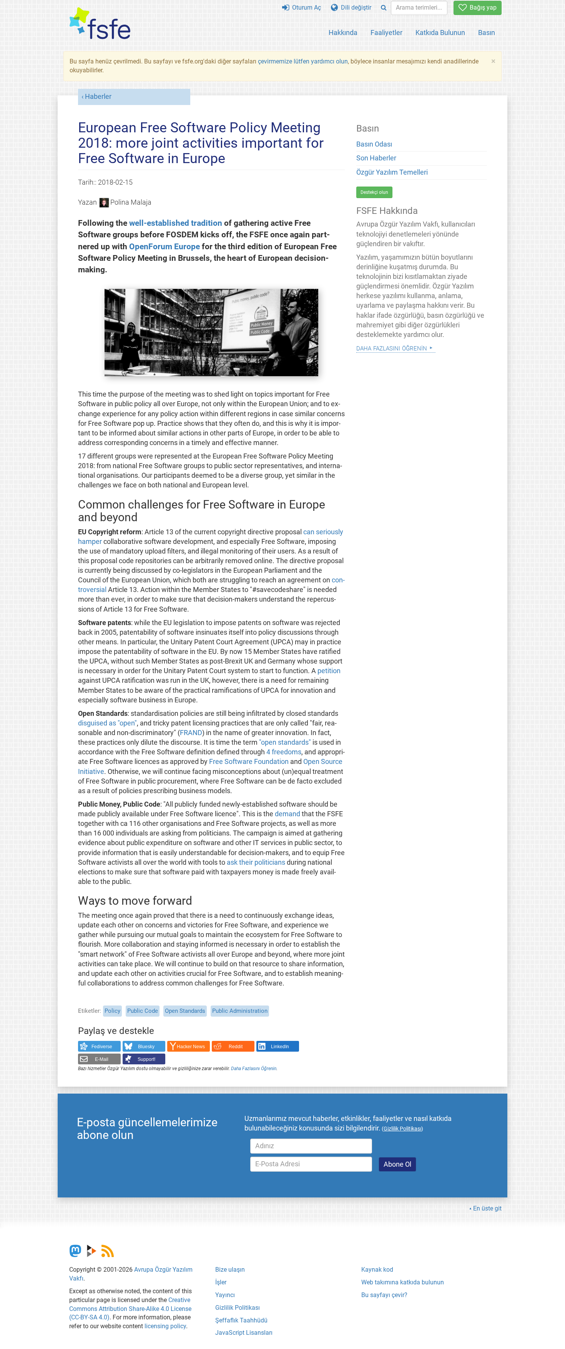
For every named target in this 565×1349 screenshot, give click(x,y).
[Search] (383, 8)
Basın (486, 32)
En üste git (487, 1208)
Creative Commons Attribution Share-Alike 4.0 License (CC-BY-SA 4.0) (130, 1308)
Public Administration (240, 1010)
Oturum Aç (305, 7)
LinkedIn (280, 1046)
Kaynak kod (377, 1269)
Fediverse (101, 1046)
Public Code (142, 1010)
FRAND (191, 733)
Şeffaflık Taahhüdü (241, 1320)
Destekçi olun (374, 192)
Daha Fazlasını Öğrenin (253, 1068)
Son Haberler (376, 158)
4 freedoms (283, 752)
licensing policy (165, 1326)
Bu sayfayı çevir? (384, 1295)
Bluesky (146, 1046)
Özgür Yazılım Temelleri (392, 172)
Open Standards (185, 1010)
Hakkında (343, 32)
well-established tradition (175, 223)
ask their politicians (256, 862)
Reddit (236, 1046)
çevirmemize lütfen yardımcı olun (303, 61)
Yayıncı (225, 1295)
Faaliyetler (386, 32)
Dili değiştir (354, 7)
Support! (146, 1059)
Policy (112, 1010)
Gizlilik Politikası (237, 1307)
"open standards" (285, 742)
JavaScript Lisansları (244, 1332)
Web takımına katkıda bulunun (402, 1282)
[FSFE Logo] (100, 23)
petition (329, 671)
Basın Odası (374, 144)
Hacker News (191, 1046)
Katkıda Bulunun (440, 32)
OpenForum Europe (164, 246)
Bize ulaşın (230, 1269)
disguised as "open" (107, 723)
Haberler (98, 96)
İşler (220, 1282)
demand (287, 814)
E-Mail (101, 1059)
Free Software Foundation (249, 761)
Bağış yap (482, 7)
